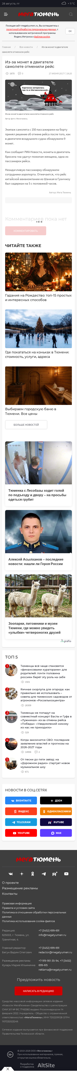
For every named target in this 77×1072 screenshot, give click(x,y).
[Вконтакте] (11, 873)
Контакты (9, 894)
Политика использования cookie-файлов (28, 921)
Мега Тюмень (64, 192)
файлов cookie (42, 36)
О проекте (10, 883)
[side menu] (6, 14)
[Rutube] (55, 873)
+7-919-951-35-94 (49, 960)
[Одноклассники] (33, 873)
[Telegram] (44, 873)
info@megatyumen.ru (52, 935)
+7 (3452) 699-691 (49, 930)
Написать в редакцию (38, 991)
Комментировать (26, 231)
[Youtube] (66, 873)
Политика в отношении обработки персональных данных (34, 914)
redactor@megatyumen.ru (55, 952)
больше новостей (26, 425)
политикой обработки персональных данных (31, 29)
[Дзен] (22, 873)
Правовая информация (17, 903)
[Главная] (38, 14)
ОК (70, 31)
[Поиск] (71, 14)
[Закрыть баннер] (7, 1069)
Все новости (26, 46)
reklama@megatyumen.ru (55, 969)
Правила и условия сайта (18, 907)
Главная (6, 46)
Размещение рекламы (20, 888)
